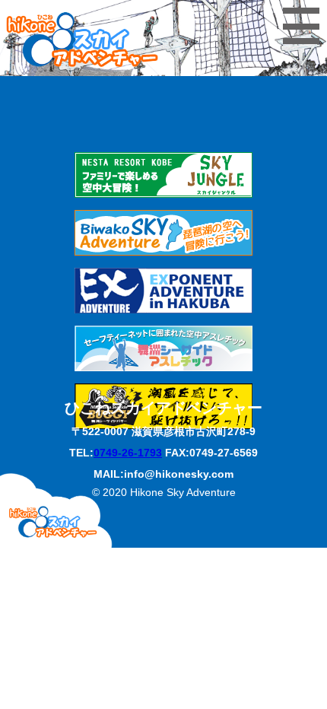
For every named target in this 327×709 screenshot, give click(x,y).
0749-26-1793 (128, 453)
